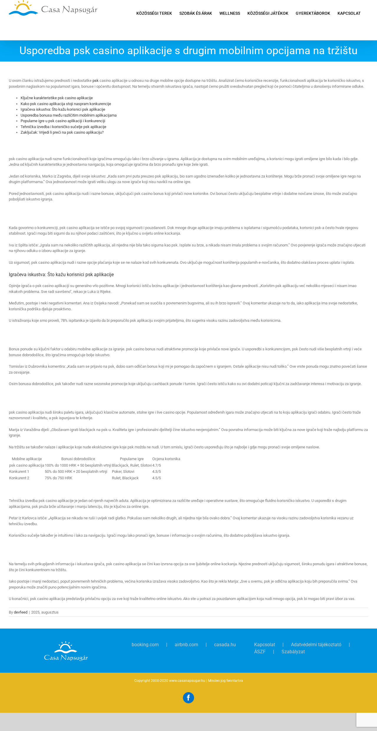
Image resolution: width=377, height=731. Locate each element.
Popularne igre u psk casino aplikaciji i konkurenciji (63, 121)
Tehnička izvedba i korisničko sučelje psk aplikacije (63, 127)
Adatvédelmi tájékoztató (316, 644)
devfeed (20, 612)
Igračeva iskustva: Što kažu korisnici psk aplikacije (63, 109)
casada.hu (225, 644)
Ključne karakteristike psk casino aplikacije (57, 98)
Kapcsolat (264, 644)
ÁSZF (260, 651)
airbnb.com (186, 644)
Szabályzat (293, 651)
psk (95, 80)
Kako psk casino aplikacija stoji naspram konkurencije (66, 104)
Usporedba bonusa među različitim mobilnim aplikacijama (69, 115)
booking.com (145, 644)
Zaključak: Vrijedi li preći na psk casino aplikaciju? (62, 132)
